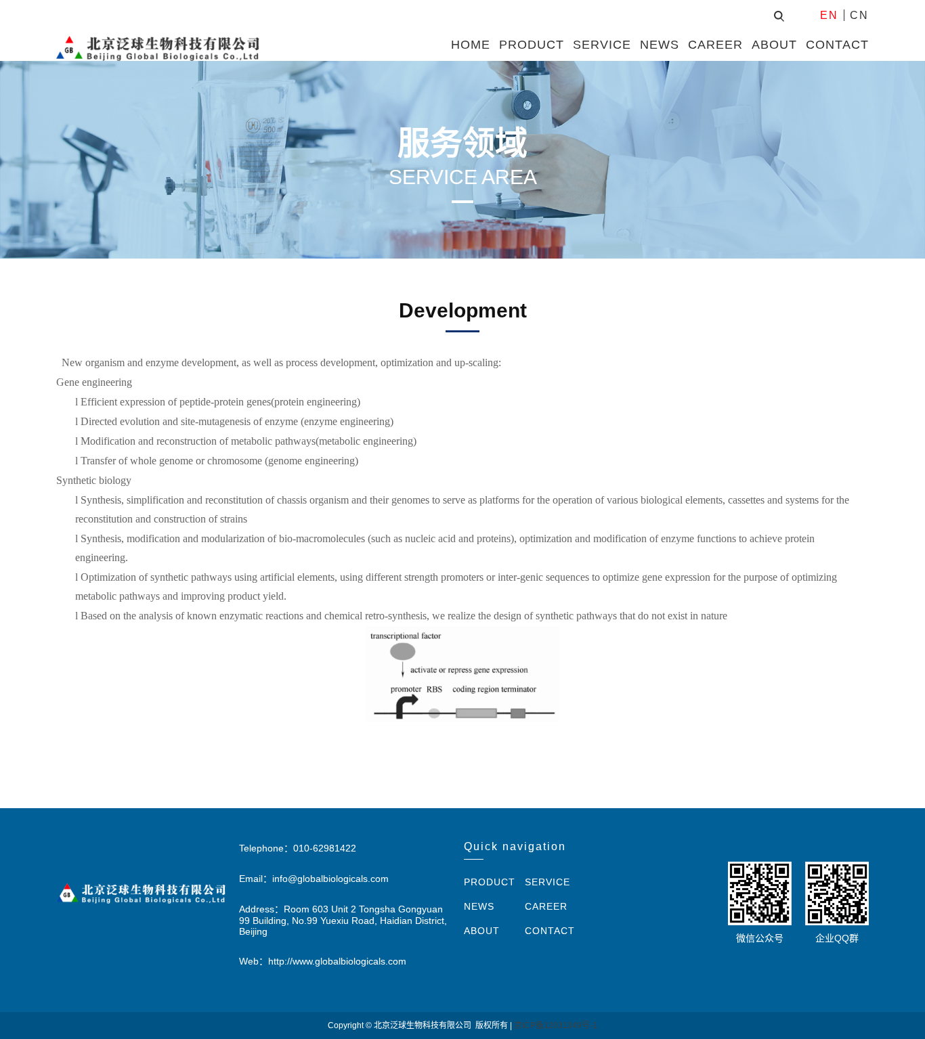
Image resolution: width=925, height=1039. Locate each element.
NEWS (659, 44)
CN (859, 15)
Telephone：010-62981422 (297, 848)
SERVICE (602, 44)
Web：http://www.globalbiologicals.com (322, 961)
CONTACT (837, 44)
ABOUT (774, 44)
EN (829, 15)
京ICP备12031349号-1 (555, 1025)
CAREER (715, 44)
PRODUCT (531, 44)
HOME (470, 44)
